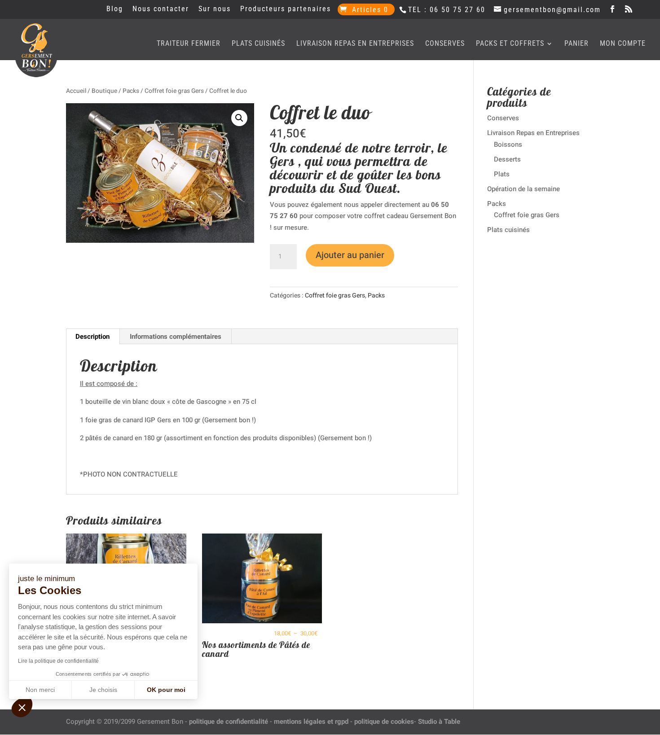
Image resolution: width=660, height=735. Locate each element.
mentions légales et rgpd (311, 721)
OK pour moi (166, 689)
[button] (239, 118)
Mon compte (623, 44)
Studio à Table (439, 721)
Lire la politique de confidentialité (58, 661)
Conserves (445, 44)
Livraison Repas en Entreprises (355, 44)
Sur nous (214, 9)
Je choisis (103, 689)
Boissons (508, 144)
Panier (576, 44)
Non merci (40, 689)
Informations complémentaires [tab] (175, 336)
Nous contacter (160, 9)
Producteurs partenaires (285, 9)
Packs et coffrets (510, 44)
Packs (131, 91)
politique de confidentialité (228, 721)
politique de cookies (384, 721)
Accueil (76, 91)
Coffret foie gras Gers (174, 91)
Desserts (507, 159)
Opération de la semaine (523, 189)
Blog (114, 9)
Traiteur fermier (188, 44)
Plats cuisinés (258, 44)
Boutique (104, 91)
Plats (502, 174)
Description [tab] (92, 336)
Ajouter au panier (350, 255)
